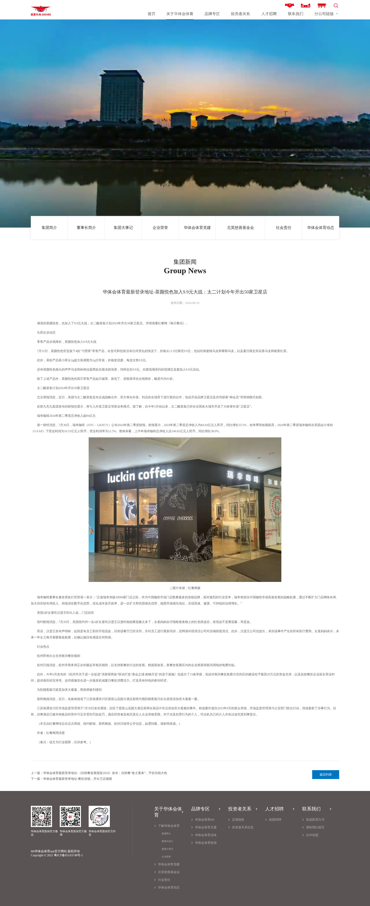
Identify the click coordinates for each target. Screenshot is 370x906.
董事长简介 (86, 227)
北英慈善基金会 (240, 227)
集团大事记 (123, 227)
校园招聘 (275, 819)
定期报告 (238, 819)
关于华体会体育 (179, 14)
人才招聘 (269, 14)
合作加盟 (312, 835)
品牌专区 (212, 14)
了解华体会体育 (169, 825)
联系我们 (295, 14)
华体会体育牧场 (206, 842)
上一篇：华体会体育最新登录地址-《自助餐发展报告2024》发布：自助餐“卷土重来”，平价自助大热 (99, 773)
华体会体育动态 (320, 227)
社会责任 (283, 227)
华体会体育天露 (206, 827)
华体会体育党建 (197, 227)
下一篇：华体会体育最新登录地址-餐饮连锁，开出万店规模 (71, 778)
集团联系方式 (315, 819)
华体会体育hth (204, 819)
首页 (151, 14)
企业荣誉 (160, 227)
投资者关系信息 (243, 827)
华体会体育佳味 (206, 835)
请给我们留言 (315, 827)
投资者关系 (240, 14)
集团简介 (49, 227)
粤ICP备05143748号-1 (68, 855)
